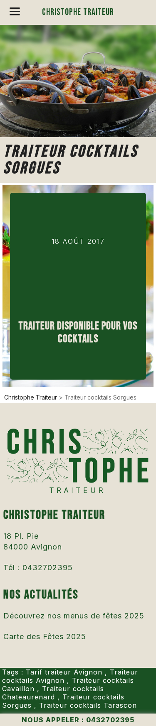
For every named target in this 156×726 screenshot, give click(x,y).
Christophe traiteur (78, 12)
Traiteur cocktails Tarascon (88, 705)
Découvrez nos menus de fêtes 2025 (73, 615)
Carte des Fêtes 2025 (44, 636)
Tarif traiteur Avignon (64, 672)
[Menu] (14, 11)
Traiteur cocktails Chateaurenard (53, 692)
